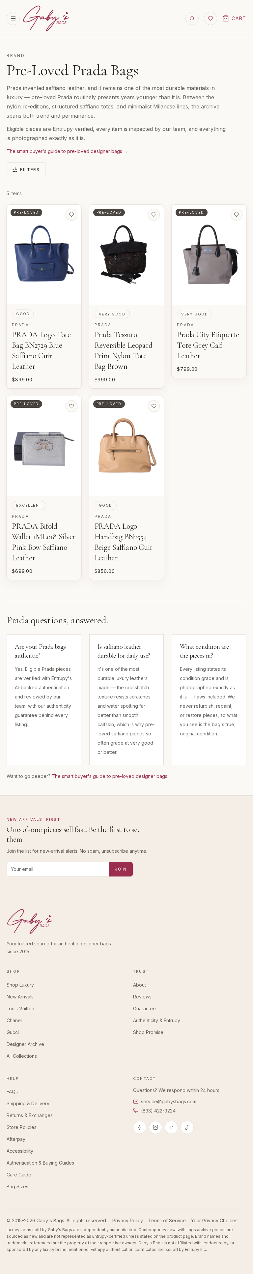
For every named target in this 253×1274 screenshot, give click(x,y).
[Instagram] (155, 1127)
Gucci (13, 1032)
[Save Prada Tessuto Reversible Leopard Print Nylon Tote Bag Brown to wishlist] (154, 215)
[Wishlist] (210, 18)
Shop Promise (148, 1032)
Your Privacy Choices (214, 1220)
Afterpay (16, 1139)
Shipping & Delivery (28, 1103)
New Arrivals (20, 996)
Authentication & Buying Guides (40, 1163)
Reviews (142, 996)
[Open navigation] (13, 18)
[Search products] (192, 18)
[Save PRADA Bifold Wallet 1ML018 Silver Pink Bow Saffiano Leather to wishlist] (71, 406)
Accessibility (20, 1151)
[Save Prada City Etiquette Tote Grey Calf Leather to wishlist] (236, 215)
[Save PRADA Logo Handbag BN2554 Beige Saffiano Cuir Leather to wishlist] (154, 406)
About (139, 985)
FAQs (12, 1091)
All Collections (22, 1056)
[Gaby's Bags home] (46, 18)
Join (121, 869)
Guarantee (144, 1008)
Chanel (14, 1020)
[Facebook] (139, 1127)
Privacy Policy (127, 1220)
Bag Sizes (17, 1186)
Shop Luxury (20, 985)
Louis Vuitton (20, 1008)
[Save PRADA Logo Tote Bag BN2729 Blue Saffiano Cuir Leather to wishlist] (71, 215)
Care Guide (19, 1174)
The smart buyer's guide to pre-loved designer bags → (67, 151)
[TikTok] (187, 1127)
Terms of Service (167, 1220)
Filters (30, 169)
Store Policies (22, 1127)
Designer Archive (25, 1044)
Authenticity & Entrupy (156, 1020)
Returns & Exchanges (30, 1115)
